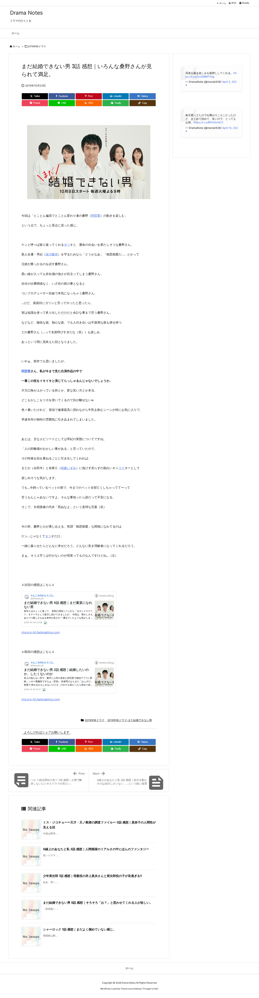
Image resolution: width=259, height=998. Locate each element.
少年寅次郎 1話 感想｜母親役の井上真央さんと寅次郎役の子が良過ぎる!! (92, 876)
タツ (67, 245)
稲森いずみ (68, 468)
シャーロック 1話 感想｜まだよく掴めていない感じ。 (79, 929)
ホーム (222, 3)
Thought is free (150, 988)
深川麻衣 (52, 254)
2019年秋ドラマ (37, 46)
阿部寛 (95, 215)
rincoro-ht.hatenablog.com (40, 632)
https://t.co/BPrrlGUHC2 (208, 122)
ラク (122, 468)
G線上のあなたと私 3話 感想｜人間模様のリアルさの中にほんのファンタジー (96, 849)
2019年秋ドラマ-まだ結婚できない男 (129, 720)
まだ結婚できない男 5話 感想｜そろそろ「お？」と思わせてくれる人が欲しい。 (98, 902)
